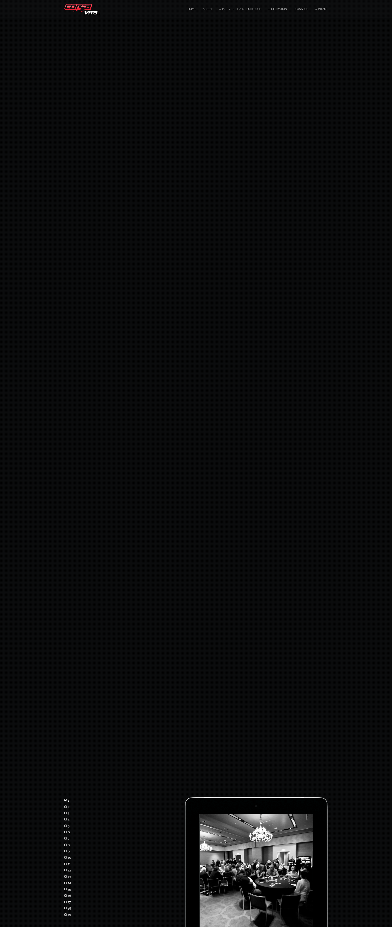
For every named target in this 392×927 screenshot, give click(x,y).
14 (69, 883)
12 (69, 870)
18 (69, 908)
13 (69, 876)
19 (69, 915)
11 (69, 864)
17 (69, 902)
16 (69, 896)
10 (69, 857)
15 (69, 889)
